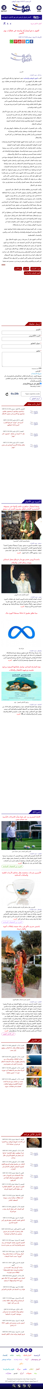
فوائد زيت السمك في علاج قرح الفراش (13, 1289)
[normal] (7, 23)
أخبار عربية (34, 23)
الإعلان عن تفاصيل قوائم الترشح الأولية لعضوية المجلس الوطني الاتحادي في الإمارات (13, 1166)
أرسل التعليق (36, 398)
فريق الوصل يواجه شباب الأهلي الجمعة (13, 1334)
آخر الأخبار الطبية (8, 1034)
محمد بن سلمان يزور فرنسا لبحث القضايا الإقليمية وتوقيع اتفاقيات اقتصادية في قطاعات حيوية (13, 1084)
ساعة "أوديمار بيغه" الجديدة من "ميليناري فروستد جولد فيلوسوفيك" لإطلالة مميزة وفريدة (13, 1270)
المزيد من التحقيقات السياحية (12, 866)
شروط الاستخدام (36, 373)
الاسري (26, 269)
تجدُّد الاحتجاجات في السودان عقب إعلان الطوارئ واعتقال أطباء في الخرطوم (13, 1178)
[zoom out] (10, 23)
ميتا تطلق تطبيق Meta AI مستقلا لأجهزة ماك (21, 613)
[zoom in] (4, 23)
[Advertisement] (21, 298)
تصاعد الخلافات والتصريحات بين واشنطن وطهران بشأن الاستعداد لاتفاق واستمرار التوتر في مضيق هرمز (13, 1061)
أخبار (40, 23)
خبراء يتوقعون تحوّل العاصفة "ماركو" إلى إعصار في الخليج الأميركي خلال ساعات (13, 1155)
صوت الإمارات (35, 269)
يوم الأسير (18, 269)
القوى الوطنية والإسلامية (30, 78)
